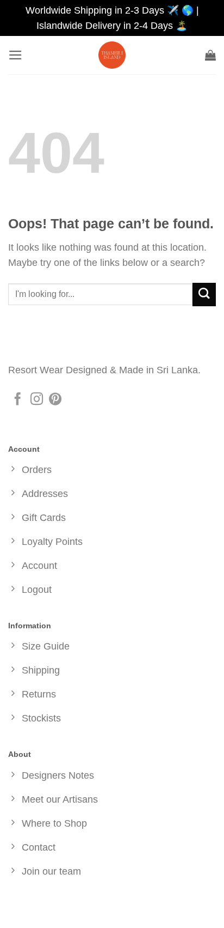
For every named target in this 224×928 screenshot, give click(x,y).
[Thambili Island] (112, 55)
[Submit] (204, 294)
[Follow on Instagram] (36, 400)
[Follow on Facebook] (17, 400)
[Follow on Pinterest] (55, 400)
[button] (15, 55)
